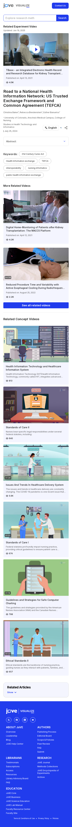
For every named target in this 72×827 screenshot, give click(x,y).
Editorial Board (44, 736)
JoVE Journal (43, 762)
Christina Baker (10, 112)
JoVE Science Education (18, 801)
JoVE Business (13, 797)
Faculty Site (11, 813)
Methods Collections (47, 766)
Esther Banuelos (51, 112)
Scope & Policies (45, 740)
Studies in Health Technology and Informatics (20, 125)
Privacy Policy (43, 818)
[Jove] (8, 5)
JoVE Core (11, 793)
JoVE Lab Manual (14, 805)
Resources (11, 774)
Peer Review (43, 744)
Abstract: (11, 141)
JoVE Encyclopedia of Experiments (48, 771)
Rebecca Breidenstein (31, 112)
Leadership (11, 736)
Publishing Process (46, 732)
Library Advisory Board (17, 778)
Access (9, 770)
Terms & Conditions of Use (24, 818)
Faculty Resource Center (18, 809)
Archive (41, 777)
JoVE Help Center (14, 744)
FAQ (39, 748)
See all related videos (36, 305)
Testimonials (12, 762)
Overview (11, 732)
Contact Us (60, 5)
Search (62, 17)
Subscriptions (13, 766)
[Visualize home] (22, 5)
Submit (40, 752)
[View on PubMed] (61, 128)
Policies (55, 818)
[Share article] (66, 127)
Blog (8, 740)
